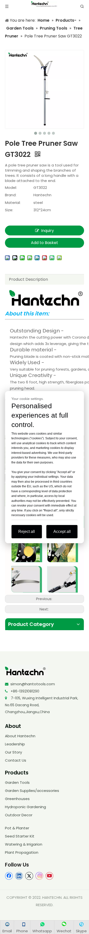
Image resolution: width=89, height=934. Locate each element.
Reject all (26, 531)
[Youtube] (49, 876)
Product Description (28, 279)
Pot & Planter (17, 828)
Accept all (62, 531)
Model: (11, 187)
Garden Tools (17, 782)
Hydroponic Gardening (25, 806)
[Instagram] (39, 876)
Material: (13, 202)
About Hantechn (20, 735)
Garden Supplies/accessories (32, 790)
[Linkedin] (19, 876)
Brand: (10, 194)
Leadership (15, 744)
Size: (9, 210)
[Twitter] (29, 876)
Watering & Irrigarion (23, 844)
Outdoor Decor (18, 815)
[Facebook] (9, 876)
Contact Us (15, 760)
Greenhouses (17, 798)
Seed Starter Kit (19, 836)
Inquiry (47, 230)
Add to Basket (44, 243)
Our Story (13, 752)
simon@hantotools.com (32, 684)
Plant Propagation (21, 852)
